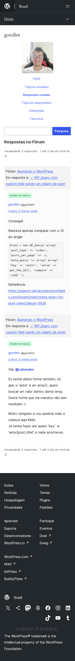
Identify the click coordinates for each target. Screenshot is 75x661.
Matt (10, 564)
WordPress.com (18, 557)
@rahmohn (24, 369)
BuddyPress (15, 579)
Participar (47, 521)
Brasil (18, 597)
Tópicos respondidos (36, 102)
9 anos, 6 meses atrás (23, 210)
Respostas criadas (36, 95)
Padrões (46, 507)
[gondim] (37, 58)
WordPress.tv (16, 543)
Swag (46, 543)
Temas (45, 493)
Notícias (10, 493)
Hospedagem (14, 500)
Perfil (36, 79)
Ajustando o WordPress (35, 171)
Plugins (45, 500)
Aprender (11, 521)
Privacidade (13, 507)
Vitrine (44, 485)
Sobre (8, 485)
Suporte (10, 528)
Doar (45, 536)
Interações (36, 110)
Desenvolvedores (17, 536)
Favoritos (36, 119)
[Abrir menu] (68, 6)
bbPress (12, 571)
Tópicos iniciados (37, 87)
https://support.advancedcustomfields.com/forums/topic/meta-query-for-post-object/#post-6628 (36, 297)
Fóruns (8, 19)
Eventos (46, 528)
